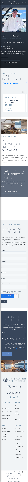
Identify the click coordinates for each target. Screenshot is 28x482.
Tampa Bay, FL (19, 457)
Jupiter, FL (18, 439)
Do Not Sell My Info (14, 478)
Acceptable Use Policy (13, 476)
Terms (6, 350)
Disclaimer (17, 473)
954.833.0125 (14, 387)
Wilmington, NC (19, 434)
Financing (5, 418)
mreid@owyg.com (8, 48)
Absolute (17, 419)
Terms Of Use (17, 471)
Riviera (17, 408)
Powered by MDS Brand (14, 481)
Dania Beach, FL (19, 446)
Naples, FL (18, 451)
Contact (4, 439)
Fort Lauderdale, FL (20, 460)
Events (4, 428)
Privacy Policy (19, 348)
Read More (4, 57)
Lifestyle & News (6, 434)
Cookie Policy (9, 473)
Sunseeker (17, 405)
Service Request (6, 431)
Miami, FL (17, 449)
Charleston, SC (19, 436)
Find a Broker (6, 415)
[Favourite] (22, 92)
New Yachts (5, 408)
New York (17, 428)
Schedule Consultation (10, 62)
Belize (16, 411)
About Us (4, 436)
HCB (16, 416)
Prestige (17, 414)
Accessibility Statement (13, 475)
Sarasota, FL (18, 454)
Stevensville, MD (19, 431)
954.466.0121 (13, 393)
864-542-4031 (7, 46)
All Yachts (5, 405)
